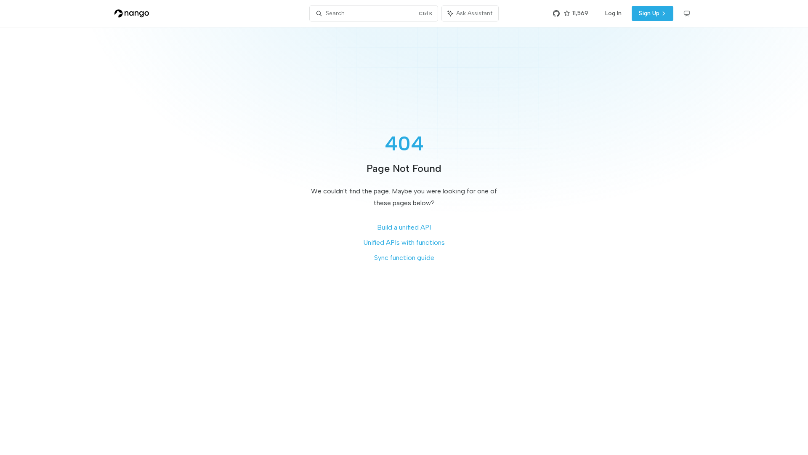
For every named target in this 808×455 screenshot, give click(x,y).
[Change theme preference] (687, 13)
